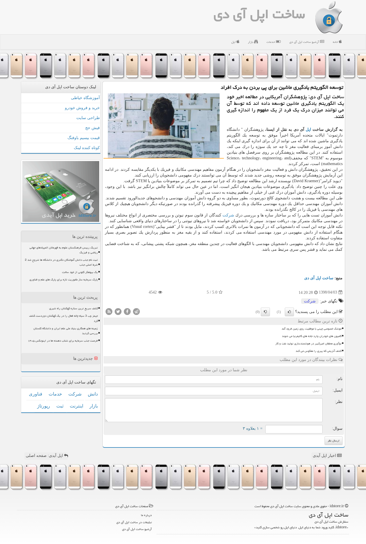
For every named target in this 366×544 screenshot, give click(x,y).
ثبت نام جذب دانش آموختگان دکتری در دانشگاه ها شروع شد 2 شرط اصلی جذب (61, 262)
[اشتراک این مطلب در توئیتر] (118, 311)
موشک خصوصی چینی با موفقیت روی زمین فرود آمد (311, 329)
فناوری (35, 394)
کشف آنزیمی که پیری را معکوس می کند (318, 351)
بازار (251, 42)
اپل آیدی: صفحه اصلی (45, 455)
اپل (233, 42)
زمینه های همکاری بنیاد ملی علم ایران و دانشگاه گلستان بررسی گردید (65, 331)
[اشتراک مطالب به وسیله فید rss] (109, 311)
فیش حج (92, 128)
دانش (93, 394)
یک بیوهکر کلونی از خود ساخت (80, 272)
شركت (228, 215)
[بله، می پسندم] (289, 312)
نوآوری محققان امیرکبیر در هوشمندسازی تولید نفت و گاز (308, 343)
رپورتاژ (43, 406)
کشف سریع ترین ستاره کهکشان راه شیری (73, 308)
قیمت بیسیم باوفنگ (83, 138)
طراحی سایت (88, 118)
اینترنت (76, 406)
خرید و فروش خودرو (82, 108)
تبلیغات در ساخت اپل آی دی (134, 522)
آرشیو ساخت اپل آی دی (304, 42)
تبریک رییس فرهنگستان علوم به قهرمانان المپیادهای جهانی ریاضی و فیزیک (63, 250)
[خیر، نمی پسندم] (265, 312)
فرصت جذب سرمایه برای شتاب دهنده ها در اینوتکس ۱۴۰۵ (63, 341)
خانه (336, 42)
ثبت (59, 406)
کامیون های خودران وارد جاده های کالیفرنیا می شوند (311, 336)
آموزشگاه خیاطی (85, 98)
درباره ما (146, 515)
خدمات (271, 42)
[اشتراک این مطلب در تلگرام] (136, 311)
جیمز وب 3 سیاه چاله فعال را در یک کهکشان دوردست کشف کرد (63, 318)
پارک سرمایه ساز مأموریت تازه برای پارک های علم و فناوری (63, 279)
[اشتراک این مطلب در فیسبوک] (127, 311)
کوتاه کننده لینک (87, 148)
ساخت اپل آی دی (259, 14)
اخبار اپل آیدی (325, 455)
